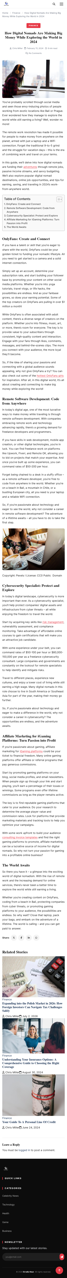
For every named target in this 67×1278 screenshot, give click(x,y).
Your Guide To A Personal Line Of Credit (29, 1122)
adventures (30, 166)
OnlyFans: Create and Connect (23, 204)
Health (5, 1213)
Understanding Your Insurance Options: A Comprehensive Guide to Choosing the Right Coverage (30, 1063)
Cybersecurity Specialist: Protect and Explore (32, 215)
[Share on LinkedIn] (29, 938)
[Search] (54, 4)
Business (7, 1231)
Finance (16, 13)
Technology (8, 1204)
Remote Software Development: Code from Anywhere (31, 210)
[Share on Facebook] (21, 938)
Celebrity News (10, 1195)
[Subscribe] (62, 1257)
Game (5, 1222)
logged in (24, 1150)
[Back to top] (59, 1270)
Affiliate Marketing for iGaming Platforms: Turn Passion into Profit (33, 221)
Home (5, 13)
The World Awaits (16, 227)
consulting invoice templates (20, 837)
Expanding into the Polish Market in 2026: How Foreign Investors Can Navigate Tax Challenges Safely (32, 1007)
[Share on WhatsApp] (36, 938)
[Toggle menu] (61, 4)
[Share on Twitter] (14, 938)
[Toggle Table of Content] (57, 199)
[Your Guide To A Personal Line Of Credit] (33, 1095)
